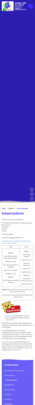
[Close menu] (30, 6)
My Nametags (9, 316)
